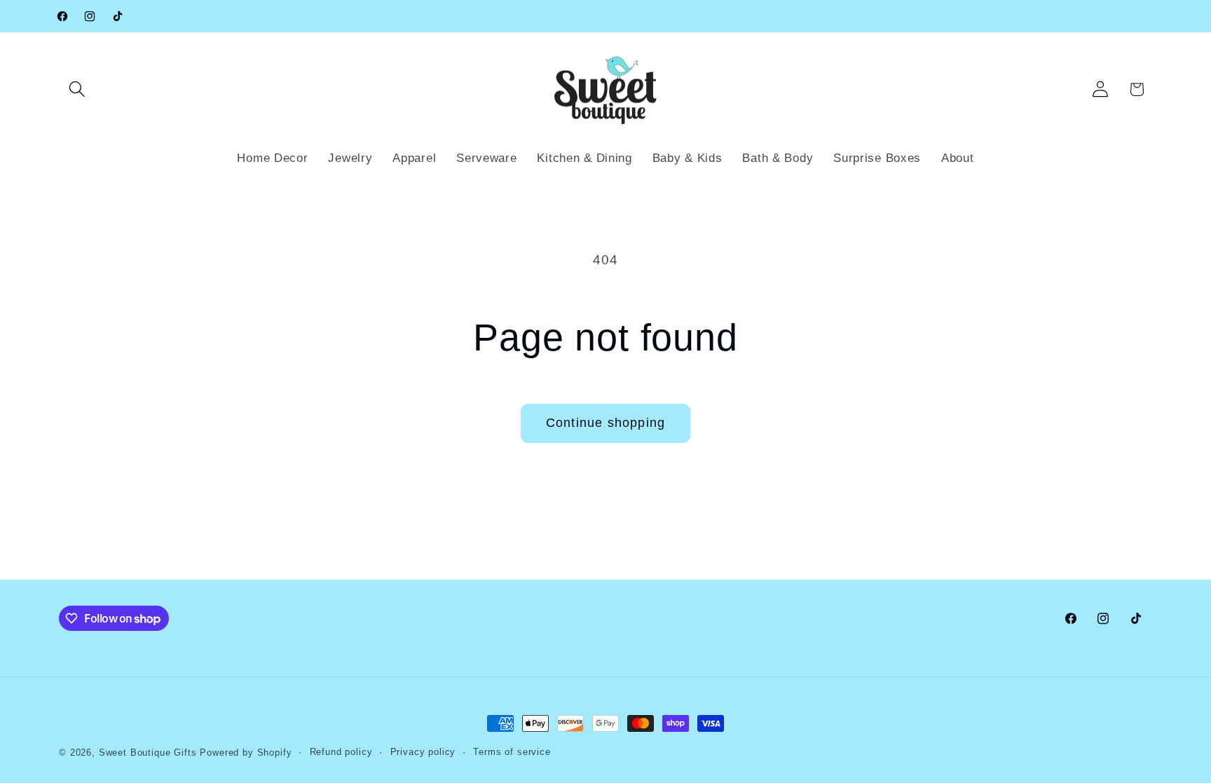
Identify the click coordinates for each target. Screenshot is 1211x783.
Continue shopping (605, 423)
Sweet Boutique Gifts (148, 752)
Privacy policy (423, 752)
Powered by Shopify (246, 752)
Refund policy (341, 752)
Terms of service (511, 752)
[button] (77, 89)
